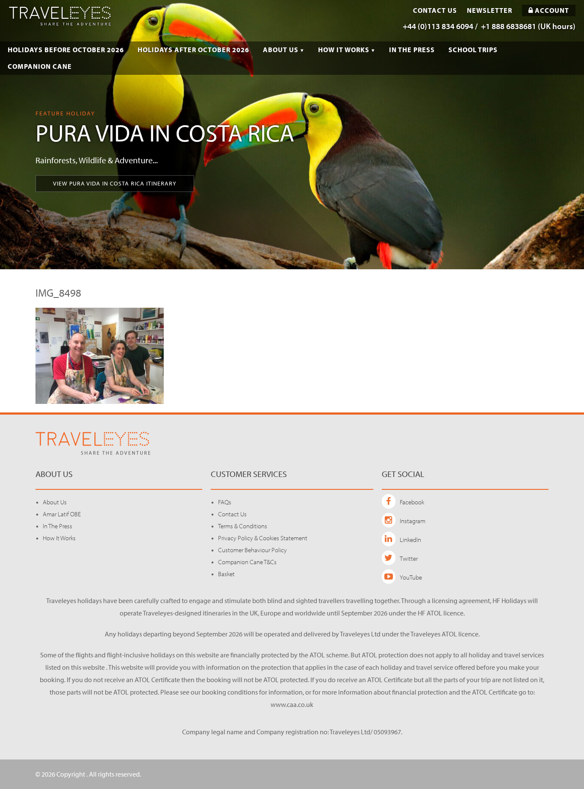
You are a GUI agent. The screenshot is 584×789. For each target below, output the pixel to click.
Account (551, 10)
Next (573, 134)
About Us (280, 49)
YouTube (411, 577)
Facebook (412, 502)
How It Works (343, 49)
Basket (226, 574)
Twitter (409, 558)
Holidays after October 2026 (193, 49)
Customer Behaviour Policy (252, 550)
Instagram (412, 521)
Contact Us (232, 514)
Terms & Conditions (242, 526)
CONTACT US (435, 10)
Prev (11, 134)
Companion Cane (40, 66)
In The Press (412, 49)
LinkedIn (410, 540)
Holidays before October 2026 (66, 49)
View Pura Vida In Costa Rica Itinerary (115, 183)
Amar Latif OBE (62, 514)
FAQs (224, 502)
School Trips (473, 49)
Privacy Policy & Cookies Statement (262, 538)
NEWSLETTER (489, 10)
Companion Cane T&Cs (247, 562)
